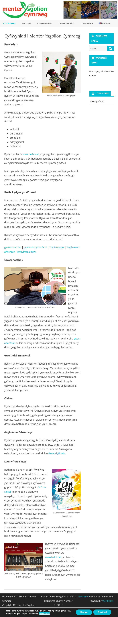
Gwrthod (102, 612)
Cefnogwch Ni (44, 23)
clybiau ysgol (57, 247)
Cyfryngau (87, 23)
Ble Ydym (26, 23)
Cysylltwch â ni (67, 23)
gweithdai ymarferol (35, 247)
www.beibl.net (31, 154)
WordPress (107, 600)
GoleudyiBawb (56, 453)
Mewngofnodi (97, 101)
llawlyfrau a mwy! (26, 252)
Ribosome (83, 596)
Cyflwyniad (9, 23)
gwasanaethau (12, 247)
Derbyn (83, 612)
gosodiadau (44, 613)
